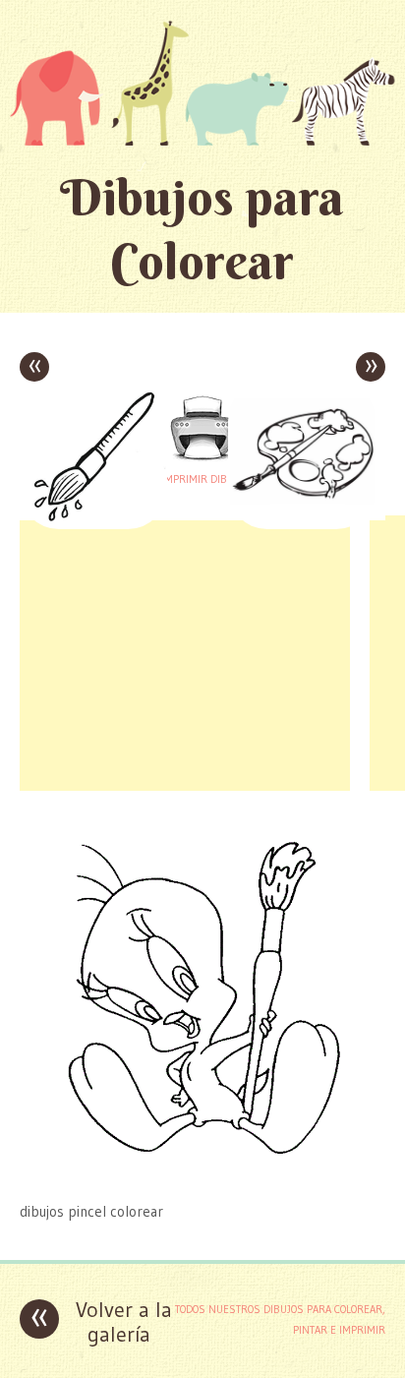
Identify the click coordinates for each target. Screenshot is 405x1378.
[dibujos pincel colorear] (202, 1173)
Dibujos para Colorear (202, 229)
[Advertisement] (185, 653)
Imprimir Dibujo (202, 479)
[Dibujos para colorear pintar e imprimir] (202, 83)
